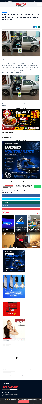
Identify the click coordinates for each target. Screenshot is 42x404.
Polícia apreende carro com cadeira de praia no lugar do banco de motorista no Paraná (20, 17)
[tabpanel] (7, 223)
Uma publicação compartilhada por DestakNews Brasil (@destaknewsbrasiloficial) (17, 375)
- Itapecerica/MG (9, 1)
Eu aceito (24, 401)
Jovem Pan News (6, 22)
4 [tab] (39, 213)
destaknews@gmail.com (8, 395)
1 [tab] (37, 213)
